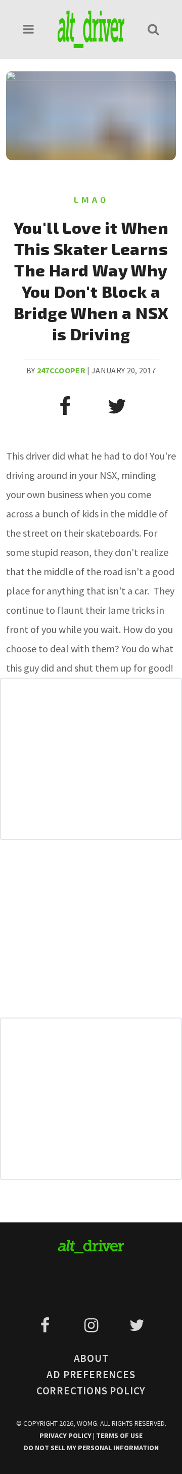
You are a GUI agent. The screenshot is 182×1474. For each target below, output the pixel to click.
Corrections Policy (91, 1390)
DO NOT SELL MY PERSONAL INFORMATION (91, 1447)
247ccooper (61, 370)
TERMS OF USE (119, 1435)
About (91, 1358)
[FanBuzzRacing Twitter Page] (136, 1325)
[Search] (153, 29)
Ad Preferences (91, 1374)
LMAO (91, 199)
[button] (28, 29)
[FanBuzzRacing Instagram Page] (93, 1325)
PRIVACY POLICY (66, 1435)
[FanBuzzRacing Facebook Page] (47, 1325)
